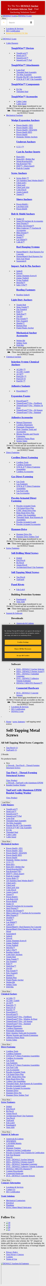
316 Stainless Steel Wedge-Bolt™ (30, 180)
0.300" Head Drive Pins (26, 510)
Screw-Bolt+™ (22, 178)
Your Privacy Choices (15, 1254)
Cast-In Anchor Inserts (28, 151)
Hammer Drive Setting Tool (27, 537)
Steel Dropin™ (22, 223)
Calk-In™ (20, 242)
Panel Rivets (17, 584)
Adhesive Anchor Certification (18, 1150)
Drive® (19, 273)
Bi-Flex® (20, 563)
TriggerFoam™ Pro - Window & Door (21, 1019)
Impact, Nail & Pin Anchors (26, 266)
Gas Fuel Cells (22, 491)
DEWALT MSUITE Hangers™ (29, 683)
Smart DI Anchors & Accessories (29, 221)
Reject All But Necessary (23, 648)
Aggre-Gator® (22, 192)
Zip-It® (19, 316)
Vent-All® (20, 602)
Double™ (20, 235)
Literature (10, 1146)
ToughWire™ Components (25, 84)
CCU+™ (20, 147)
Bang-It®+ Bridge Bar (25, 159)
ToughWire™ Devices (22, 48)
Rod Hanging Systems (28, 247)
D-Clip (19, 89)
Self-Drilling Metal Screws (24, 553)
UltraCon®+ (21, 183)
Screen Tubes (21, 441)
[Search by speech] (31, 22)
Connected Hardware (27, 688)
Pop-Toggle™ (22, 319)
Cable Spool (21, 104)
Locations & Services (14, 28)
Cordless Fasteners (23, 465)
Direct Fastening (12, 452)
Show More (6, 841)
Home (8, 722)
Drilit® (19, 558)
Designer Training (13, 1148)
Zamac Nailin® (22, 278)
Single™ (20, 237)
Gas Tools (20, 482)
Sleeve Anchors (24, 199)
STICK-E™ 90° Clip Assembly (29, 79)
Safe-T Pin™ (21, 285)
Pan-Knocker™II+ (24, 164)
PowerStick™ (22, 391)
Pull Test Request (13, 1155)
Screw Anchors (19, 173)
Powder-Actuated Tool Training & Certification (25, 1153)
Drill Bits (20, 345)
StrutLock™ (21, 55)
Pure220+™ (21, 376)
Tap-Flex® (20, 577)
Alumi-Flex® (21, 565)
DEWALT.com (17, 711)
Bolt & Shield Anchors (23, 213)
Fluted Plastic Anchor (25, 328)
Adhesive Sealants (20, 386)
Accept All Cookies (23, 655)
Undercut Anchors (26, 141)
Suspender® (21, 261)
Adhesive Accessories (22, 417)
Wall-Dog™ (21, 314)
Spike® (19, 271)
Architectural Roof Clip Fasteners (29, 567)
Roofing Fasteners (25, 289)
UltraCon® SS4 (22, 187)
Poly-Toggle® (22, 321)
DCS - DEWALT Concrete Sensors (20, 1176)
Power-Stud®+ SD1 (24, 125)
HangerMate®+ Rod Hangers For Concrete (23, 927)
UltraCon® (20, 185)
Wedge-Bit (20, 340)
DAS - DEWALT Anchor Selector (30, 669)
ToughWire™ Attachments (25, 65)
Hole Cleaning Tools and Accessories (21, 1033)
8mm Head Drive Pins (25, 513)
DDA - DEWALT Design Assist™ (30, 671)
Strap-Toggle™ (22, 307)
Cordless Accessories (24, 471)
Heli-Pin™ (20, 283)
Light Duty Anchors (21, 299)
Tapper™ (20, 194)
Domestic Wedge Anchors (26, 137)
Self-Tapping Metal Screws (25, 572)
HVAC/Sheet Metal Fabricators (18, 1207)
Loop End (20, 70)
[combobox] (20, 22)
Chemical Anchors (13, 357)
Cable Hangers (12, 43)
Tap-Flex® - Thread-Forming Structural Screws (21, 774)
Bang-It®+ (20, 157)
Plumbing (10, 1205)
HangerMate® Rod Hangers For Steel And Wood (29, 257)
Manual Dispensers (24, 422)
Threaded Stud (22, 91)
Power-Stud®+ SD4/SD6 (26, 130)
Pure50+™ (20, 381)
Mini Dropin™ (22, 233)
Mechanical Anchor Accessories (26, 334)
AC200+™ (21, 369)
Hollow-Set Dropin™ (25, 226)
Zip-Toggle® (21, 309)
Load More (6, 802)
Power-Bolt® (21, 209)
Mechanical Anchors (14, 115)
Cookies (9, 1257)
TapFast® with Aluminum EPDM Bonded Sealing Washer (24, 791)
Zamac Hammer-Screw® (26, 276)
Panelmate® (21, 599)
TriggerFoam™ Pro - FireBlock (29, 403)
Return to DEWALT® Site (17, 33)
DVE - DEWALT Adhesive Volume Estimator (27, 679)
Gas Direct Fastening (22, 476)
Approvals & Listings (25, 623)
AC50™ (19, 374)
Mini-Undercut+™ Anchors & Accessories (23, 913)
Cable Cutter (21, 101)
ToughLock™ (22, 53)
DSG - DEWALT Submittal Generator (21, 1164)
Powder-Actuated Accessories (28, 524)
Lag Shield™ (21, 240)
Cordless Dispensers (24, 425)
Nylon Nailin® (22, 280)
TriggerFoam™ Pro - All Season (29, 410)
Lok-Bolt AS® (22, 206)
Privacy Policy (12, 1252)
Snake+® (20, 219)
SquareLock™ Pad (24, 60)
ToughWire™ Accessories (24, 96)
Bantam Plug (21, 325)
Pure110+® (21, 379)
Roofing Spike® (23, 295)
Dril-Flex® (20, 560)
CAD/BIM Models (13, 1143)
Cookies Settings (23, 642)
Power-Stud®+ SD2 (24, 128)
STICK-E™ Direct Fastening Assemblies (22, 1056)
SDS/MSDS (11, 1141)
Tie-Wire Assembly (24, 75)
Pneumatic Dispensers (25, 427)
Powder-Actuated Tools (26, 506)
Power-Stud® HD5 (24, 132)
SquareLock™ (22, 58)
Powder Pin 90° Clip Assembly (29, 77)
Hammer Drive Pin (24, 534)
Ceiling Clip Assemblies (26, 515)
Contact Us (10, 1189)
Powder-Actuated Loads (26, 522)
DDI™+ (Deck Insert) (25, 166)
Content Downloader (14, 1171)
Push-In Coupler (23, 168)
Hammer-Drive (19, 529)
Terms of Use (11, 1259)
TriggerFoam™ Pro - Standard (28, 412)
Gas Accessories (23, 493)
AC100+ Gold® (23, 372)
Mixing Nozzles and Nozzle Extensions (22, 1035)
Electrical (10, 1203)
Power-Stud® (21, 134)
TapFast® (20, 579)
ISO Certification (13, 31)
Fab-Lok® (20, 589)
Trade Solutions (8, 1196)
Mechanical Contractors (15, 1200)
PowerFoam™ (22, 401)
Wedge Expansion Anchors (25, 120)
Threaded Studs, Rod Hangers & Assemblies (24, 1084)
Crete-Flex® (21, 190)
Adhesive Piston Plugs (25, 439)
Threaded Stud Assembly (26, 72)
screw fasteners (19, 722)
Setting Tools (21, 343)
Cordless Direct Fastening (24, 457)
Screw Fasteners (12, 548)
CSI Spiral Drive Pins (25, 508)
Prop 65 (9, 1157)
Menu (4, 18)
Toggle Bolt (21, 305)
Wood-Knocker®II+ (24, 161)
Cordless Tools (22, 462)
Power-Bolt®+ (22, 204)
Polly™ (19, 312)
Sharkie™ (20, 323)
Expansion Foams (20, 396)
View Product (11, 780)
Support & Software (14, 613)
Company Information (11, 1183)
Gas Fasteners (22, 484)
